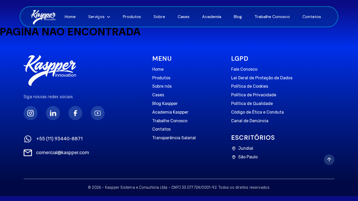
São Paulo (248, 156)
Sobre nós (162, 86)
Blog (238, 16)
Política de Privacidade (253, 94)
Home (70, 16)
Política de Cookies (249, 86)
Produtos (132, 16)
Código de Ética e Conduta (257, 112)
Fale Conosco (244, 69)
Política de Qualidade (252, 103)
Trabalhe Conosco (272, 16)
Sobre (159, 16)
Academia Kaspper (170, 112)
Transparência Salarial (174, 137)
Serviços (96, 16)
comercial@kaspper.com (62, 152)
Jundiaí (245, 148)
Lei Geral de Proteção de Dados (261, 77)
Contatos (311, 16)
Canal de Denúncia (249, 120)
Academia (211, 16)
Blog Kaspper (165, 103)
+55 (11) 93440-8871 (59, 139)
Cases (183, 16)
